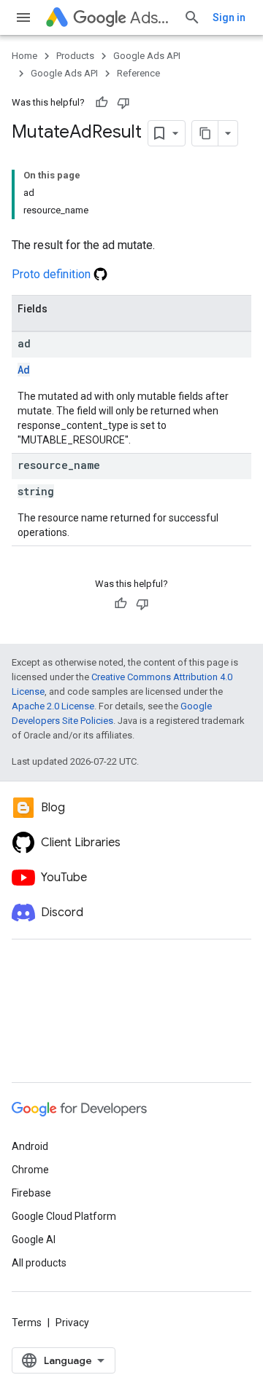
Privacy (72, 1322)
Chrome (30, 1169)
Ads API (151, 18)
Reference (138, 73)
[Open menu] (23, 17)
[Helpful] (102, 103)
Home (24, 55)
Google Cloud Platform (64, 1216)
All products (39, 1263)
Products (75, 55)
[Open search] (192, 17)
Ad (24, 370)
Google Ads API (146, 55)
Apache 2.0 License (53, 706)
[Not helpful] (123, 103)
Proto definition (53, 274)
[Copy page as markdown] (205, 133)
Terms (27, 1322)
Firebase (31, 1193)
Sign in (229, 17)
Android (30, 1146)
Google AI (34, 1239)
